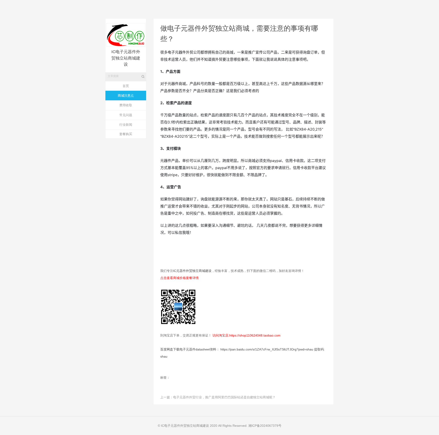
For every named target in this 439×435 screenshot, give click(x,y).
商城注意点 (126, 95)
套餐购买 (125, 134)
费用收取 (125, 105)
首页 (126, 86)
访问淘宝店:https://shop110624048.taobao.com (246, 335)
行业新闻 (125, 124)
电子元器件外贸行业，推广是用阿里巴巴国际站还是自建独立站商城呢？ (224, 397)
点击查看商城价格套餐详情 (179, 278)
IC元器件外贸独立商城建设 (192, 271)
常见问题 (125, 115)
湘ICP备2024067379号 (264, 425)
